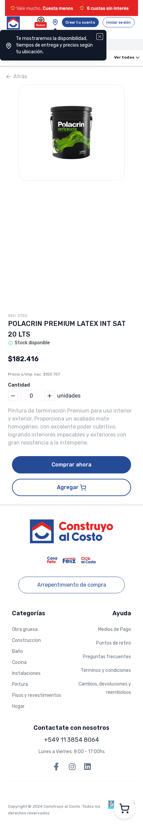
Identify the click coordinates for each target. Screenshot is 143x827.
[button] (71, 132)
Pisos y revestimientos (36, 695)
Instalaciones (26, 673)
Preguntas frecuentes (107, 657)
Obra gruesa (25, 629)
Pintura (20, 684)
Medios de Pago (114, 629)
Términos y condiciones (106, 670)
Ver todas (124, 57)
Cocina (19, 662)
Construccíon (26, 640)
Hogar (18, 706)
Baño (17, 651)
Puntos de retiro (113, 643)
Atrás (20, 76)
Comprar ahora (71, 464)
